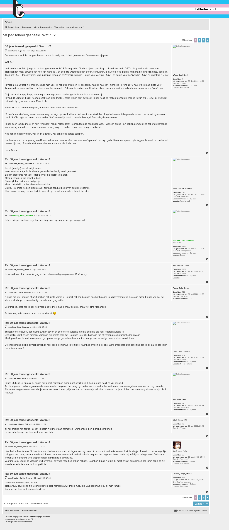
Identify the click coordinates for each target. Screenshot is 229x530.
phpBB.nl (31, 519)
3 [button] (203, 40)
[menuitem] (8, 22)
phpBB (18, 517)
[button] (207, 40)
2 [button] (199, 40)
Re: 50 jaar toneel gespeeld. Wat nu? (27, 159)
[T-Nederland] (26, 9)
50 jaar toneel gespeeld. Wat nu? (29, 35)
